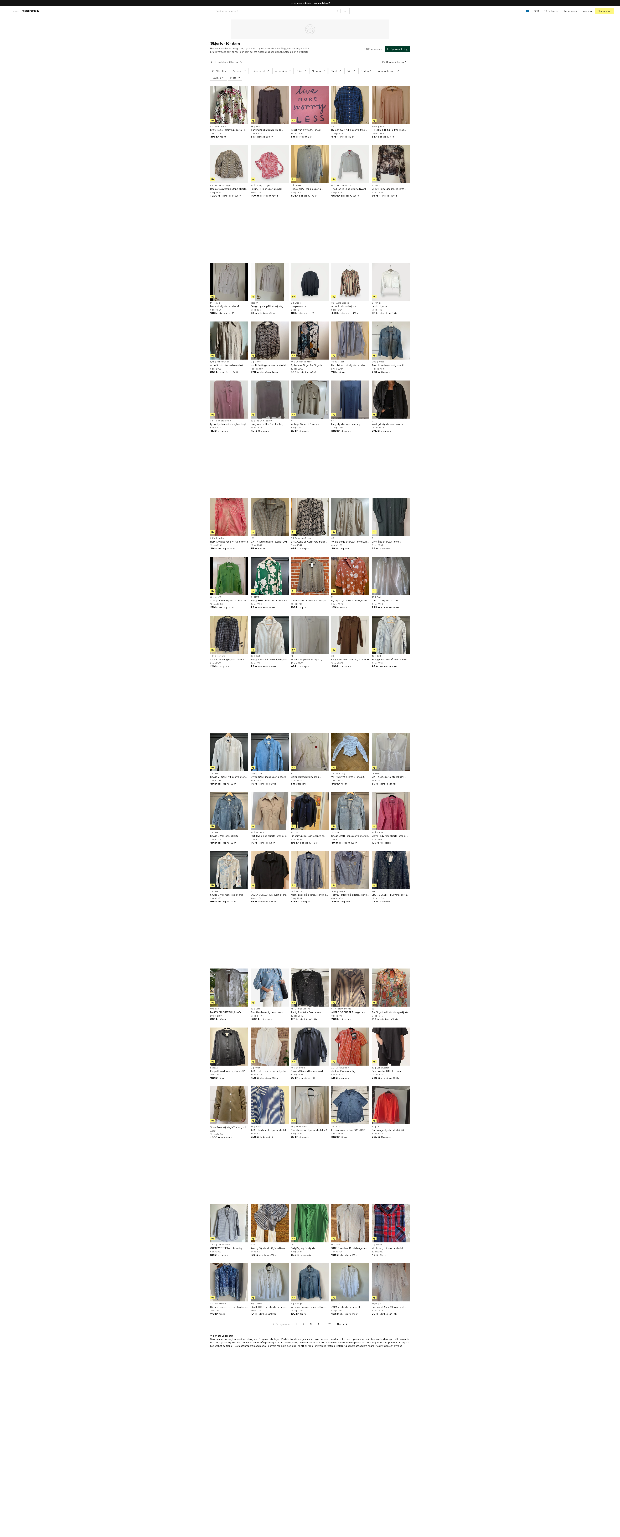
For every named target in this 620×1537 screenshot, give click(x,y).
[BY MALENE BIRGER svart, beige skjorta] (310, 517)
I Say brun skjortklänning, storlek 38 (350, 659)
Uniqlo (298, 303)
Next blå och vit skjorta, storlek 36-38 (348, 365)
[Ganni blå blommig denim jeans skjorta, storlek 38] (270, 988)
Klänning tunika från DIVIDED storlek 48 (266, 130)
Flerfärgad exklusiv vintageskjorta (390, 1012)
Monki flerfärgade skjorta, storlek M (269, 365)
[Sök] (336, 11)
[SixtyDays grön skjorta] (310, 1223)
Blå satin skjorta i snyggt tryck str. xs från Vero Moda (228, 1307)
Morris (380, 832)
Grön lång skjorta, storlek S (386, 541)
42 (211, 126)
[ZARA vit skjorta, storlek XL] (350, 1282)
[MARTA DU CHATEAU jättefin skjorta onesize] (229, 988)
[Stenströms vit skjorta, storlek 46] (310, 1105)
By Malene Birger (304, 362)
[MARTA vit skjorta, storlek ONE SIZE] (391, 752)
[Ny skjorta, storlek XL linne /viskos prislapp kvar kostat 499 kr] (350, 576)
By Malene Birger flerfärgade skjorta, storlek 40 (306, 365)
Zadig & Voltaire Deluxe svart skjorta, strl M (306, 1012)
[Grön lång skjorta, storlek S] (391, 517)
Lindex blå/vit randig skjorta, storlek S (306, 189)
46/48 (213, 656)
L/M (292, 1245)
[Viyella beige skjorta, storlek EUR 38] (350, 517)
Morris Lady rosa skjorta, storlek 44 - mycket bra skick (391, 836)
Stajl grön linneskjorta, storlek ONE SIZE (229, 600)
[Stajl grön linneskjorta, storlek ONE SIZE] (229, 576)
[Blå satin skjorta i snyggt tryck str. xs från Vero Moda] (229, 1282)
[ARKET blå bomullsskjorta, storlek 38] (270, 1105)
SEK (536, 11)
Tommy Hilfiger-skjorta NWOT (267, 189)
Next (342, 362)
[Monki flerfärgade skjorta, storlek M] (270, 340)
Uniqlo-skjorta (298, 306)
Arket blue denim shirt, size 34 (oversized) (388, 365)
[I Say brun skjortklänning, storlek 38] (350, 635)
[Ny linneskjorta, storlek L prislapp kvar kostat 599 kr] (310, 576)
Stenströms (220, 126)
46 (332, 126)
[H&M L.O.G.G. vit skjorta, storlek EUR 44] (270, 1282)
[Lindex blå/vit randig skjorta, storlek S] (310, 164)
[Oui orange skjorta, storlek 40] (391, 1105)
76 (329, 1324)
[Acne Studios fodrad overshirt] (229, 340)
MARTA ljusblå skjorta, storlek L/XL (269, 541)
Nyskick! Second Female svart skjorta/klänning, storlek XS (307, 1071)
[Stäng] (617, 3)
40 (211, 185)
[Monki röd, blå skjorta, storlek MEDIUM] (391, 1223)
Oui (378, 1127)
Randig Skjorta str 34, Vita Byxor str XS (268, 1248)
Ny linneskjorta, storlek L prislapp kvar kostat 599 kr (308, 600)
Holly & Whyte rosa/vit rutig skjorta (229, 541)
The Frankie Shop (344, 185)
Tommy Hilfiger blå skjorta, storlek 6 (349, 894)
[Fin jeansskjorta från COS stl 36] (350, 1105)
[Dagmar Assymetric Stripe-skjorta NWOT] (229, 164)
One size (376, 773)
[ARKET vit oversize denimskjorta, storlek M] (270, 1047)
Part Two (260, 832)
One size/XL (216, 597)
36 (252, 656)
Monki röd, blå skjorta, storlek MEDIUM (387, 1248)
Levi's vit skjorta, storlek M (224, 306)
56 (332, 421)
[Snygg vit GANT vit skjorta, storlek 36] (229, 752)
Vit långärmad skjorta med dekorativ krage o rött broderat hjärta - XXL (308, 777)
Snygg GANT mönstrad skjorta (226, 894)
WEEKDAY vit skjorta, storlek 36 (348, 777)
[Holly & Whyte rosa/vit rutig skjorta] (229, 517)
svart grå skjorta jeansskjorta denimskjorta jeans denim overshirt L (390, 424)
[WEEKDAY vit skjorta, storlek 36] (350, 752)
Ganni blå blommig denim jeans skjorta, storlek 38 (267, 1012)
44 (292, 421)
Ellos (258, 126)
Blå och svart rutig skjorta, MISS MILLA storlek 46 (348, 130)
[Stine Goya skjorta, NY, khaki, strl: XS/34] (229, 1105)
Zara (338, 1304)
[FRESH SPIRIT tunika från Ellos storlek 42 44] (391, 105)
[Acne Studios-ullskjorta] (350, 282)
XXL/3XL (295, 832)
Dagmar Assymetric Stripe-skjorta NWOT (228, 189)
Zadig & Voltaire (302, 1009)
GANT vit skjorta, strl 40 (385, 600)
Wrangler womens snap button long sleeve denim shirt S (307, 1307)
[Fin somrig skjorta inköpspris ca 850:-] (310, 811)
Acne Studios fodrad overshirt (226, 365)
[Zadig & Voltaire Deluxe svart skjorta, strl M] (310, 988)
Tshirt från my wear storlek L (306, 129)
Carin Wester (383, 1068)
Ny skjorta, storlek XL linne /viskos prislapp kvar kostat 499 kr (349, 600)
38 (252, 185)
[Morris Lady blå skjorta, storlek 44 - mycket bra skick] (310, 870)
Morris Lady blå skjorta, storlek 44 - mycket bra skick (310, 894)
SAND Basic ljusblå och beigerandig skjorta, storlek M (350, 1248)
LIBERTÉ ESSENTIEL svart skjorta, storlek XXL (389, 894)
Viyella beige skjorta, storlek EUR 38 (349, 541)
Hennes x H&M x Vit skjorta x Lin (389, 1307)
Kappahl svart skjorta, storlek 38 (227, 1071)
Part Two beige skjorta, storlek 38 (269, 836)
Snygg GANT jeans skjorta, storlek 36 (269, 777)
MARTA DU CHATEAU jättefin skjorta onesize (226, 1012)
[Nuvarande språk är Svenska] (527, 11)
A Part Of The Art (343, 1009)
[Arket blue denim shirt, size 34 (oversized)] (391, 340)
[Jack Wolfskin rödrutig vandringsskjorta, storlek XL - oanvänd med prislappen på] (350, 1047)
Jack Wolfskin (342, 1068)
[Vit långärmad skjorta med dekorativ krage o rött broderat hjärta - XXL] (310, 752)
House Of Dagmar (223, 185)
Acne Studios (342, 303)
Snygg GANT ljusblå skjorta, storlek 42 (391, 659)
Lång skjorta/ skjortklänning (346, 424)
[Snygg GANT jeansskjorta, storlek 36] (350, 811)
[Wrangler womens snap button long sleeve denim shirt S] (310, 1282)
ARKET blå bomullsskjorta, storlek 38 (268, 1130)
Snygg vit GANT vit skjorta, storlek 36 (229, 777)
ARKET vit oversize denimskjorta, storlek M (268, 1071)
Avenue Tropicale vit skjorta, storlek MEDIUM (306, 659)
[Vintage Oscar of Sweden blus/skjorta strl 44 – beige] (310, 400)
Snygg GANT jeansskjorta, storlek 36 (349, 836)
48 (252, 126)
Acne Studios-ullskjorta (343, 306)
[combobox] (277, 11)
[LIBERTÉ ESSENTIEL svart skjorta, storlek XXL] (391, 870)
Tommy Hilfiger (263, 185)
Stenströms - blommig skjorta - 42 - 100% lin (229, 130)
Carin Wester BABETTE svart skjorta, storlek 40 (387, 1071)
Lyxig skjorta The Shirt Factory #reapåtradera (267, 424)
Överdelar (220, 62)
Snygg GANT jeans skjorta (224, 836)
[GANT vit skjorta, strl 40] (391, 576)
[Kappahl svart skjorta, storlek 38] (229, 1047)
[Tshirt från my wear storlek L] (310, 105)
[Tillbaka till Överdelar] (211, 62)
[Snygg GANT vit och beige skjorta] (270, 635)
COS (338, 1127)
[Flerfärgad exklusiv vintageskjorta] (391, 988)
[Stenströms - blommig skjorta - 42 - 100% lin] (229, 105)
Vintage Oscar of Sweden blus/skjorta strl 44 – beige (305, 424)
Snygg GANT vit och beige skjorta (269, 659)
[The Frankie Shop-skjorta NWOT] (350, 164)
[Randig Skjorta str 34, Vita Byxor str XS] (270, 1223)
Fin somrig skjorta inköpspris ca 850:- (307, 836)
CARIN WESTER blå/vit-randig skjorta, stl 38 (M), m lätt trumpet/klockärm (226, 1248)
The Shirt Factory (223, 421)
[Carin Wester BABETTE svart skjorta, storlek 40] (391, 1047)
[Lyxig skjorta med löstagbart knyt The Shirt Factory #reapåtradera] (229, 400)
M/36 (253, 773)
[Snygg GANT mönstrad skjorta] (229, 870)
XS (292, 1068)
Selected (300, 1068)
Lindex (298, 185)
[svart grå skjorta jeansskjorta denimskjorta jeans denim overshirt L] (391, 400)
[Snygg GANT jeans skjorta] (229, 811)
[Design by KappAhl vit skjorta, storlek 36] (270, 282)
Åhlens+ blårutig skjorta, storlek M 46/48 (228, 659)
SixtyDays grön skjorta (303, 1248)
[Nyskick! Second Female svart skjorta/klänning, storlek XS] (310, 1047)
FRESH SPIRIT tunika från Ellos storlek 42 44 (388, 130)
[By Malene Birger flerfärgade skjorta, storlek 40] (310, 340)
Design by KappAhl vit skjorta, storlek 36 (267, 306)
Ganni (258, 1009)
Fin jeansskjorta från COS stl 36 (348, 1130)
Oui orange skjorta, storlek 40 (388, 1130)
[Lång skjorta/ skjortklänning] (350, 400)
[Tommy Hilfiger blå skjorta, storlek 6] (350, 870)
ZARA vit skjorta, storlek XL (345, 1307)
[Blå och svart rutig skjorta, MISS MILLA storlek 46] (350, 105)
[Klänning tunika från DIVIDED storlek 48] (270, 105)
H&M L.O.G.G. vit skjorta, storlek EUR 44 (268, 1307)
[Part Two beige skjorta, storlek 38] (270, 811)
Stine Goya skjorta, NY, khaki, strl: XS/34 (228, 1129)
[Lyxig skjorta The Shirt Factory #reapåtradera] (270, 400)
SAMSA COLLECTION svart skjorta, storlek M (269, 894)
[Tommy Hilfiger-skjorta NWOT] (270, 164)
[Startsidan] (30, 11)
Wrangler (299, 1304)
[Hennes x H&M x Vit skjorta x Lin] (391, 1282)
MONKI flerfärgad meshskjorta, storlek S (388, 189)
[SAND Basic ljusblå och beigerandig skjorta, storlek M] (350, 1223)
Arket (381, 362)
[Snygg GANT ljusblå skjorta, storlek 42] (391, 635)
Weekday (340, 773)
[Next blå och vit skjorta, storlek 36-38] (350, 340)
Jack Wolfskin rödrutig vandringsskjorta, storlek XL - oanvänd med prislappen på (347, 1071)
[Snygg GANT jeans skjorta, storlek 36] (270, 752)
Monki (378, 185)
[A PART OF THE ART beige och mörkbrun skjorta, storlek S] (350, 988)
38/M (212, 538)
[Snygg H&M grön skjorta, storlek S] (270, 576)
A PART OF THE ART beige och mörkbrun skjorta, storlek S (348, 1012)
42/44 (374, 126)
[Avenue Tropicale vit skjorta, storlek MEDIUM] (310, 635)
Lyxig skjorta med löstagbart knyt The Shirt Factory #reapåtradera (228, 424)
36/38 (334, 362)
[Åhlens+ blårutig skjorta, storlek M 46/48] (229, 635)
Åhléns (221, 656)
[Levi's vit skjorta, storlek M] (229, 282)
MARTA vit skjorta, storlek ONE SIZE (388, 777)
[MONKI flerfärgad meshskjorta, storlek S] (391, 164)
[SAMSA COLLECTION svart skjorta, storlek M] (270, 870)
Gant (379, 597)
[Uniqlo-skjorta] (310, 282)
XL (332, 597)
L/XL (212, 362)
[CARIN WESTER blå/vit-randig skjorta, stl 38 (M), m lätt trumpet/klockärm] (229, 1223)
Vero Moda (220, 1304)
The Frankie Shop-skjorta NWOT (348, 189)
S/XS (374, 362)
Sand (338, 1245)
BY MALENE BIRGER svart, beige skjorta (308, 541)
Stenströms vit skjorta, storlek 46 (309, 1130)
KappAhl (254, 303)
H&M (256, 597)
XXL (293, 773)
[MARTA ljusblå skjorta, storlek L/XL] (270, 517)
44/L (253, 1304)
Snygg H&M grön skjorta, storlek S (269, 600)
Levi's (217, 303)
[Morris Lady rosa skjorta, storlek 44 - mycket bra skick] (391, 811)
